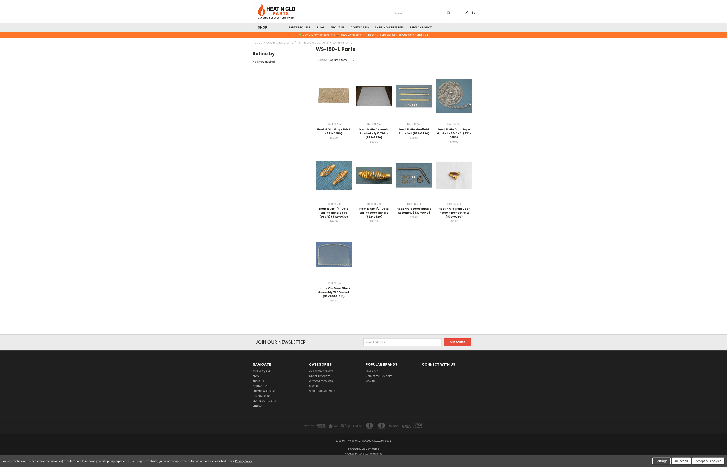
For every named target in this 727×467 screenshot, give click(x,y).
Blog (320, 27)
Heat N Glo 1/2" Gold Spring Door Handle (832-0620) (373, 213)
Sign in (257, 400)
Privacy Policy (421, 27)
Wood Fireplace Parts (322, 391)
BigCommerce (370, 448)
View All (370, 381)
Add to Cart (374, 102)
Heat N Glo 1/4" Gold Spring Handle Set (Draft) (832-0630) (334, 213)
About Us (337, 27)
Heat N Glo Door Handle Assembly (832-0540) (414, 211)
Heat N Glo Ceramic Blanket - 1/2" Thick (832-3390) (373, 133)
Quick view (334, 91)
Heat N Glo (372, 371)
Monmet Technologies (379, 376)
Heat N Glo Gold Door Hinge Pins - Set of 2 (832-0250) (454, 213)
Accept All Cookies (708, 461)
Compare (332, 99)
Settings (661, 461)
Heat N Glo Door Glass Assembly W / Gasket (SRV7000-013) (333, 292)
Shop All (314, 386)
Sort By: (322, 60)
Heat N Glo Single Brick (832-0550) (334, 131)
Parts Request (299, 27)
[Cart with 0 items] (473, 12)
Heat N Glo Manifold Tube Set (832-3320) (414, 131)
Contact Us (359, 27)
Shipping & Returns (389, 27)
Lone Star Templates (370, 453)
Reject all (681, 461)
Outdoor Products (321, 381)
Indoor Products (319, 376)
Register (271, 400)
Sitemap (257, 405)
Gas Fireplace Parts (321, 371)
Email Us (422, 35)
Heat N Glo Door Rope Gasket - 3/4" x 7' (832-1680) (454, 133)
